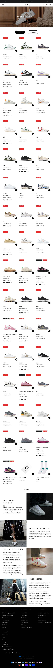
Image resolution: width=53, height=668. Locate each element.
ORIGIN (4, 248)
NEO (4, 80)
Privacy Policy (5, 642)
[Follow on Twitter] (6, 652)
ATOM (4, 109)
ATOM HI (21, 54)
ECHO (20, 276)
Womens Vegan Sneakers (8, 613)
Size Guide (23, 617)
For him (33, 32)
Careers (4, 639)
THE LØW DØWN (42, 615)
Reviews (40, 617)
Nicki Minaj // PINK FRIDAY (9, 334)
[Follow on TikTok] (16, 652)
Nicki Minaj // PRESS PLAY (9, 477)
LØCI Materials (25, 622)
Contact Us (24, 615)
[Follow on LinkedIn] (19, 652)
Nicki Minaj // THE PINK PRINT (42, 448)
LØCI (4, 505)
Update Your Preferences (44, 622)
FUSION (4, 54)
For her (20, 32)
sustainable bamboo (40, 582)
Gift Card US (22, 477)
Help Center (24, 613)
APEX (20, 306)
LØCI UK (4, 627)
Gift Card (4, 624)
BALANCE (5, 193)
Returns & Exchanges (26, 627)
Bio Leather (5, 617)
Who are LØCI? (6, 635)
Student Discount (42, 620)
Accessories (5, 622)
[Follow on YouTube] (12, 652)
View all (26, 489)
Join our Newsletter (43, 613)
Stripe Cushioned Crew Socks (42, 478)
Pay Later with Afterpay (8, 649)
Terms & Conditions (7, 646)
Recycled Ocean (6, 620)
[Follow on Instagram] (9, 652)
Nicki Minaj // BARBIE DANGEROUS (41, 277)
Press (3, 637)
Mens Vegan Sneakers (7, 615)
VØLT (37, 54)
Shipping (23, 624)
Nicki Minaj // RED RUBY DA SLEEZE (26, 392)
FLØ (4, 137)
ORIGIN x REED (6, 276)
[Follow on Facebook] (2, 652)
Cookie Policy (5, 644)
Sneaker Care (24, 620)
